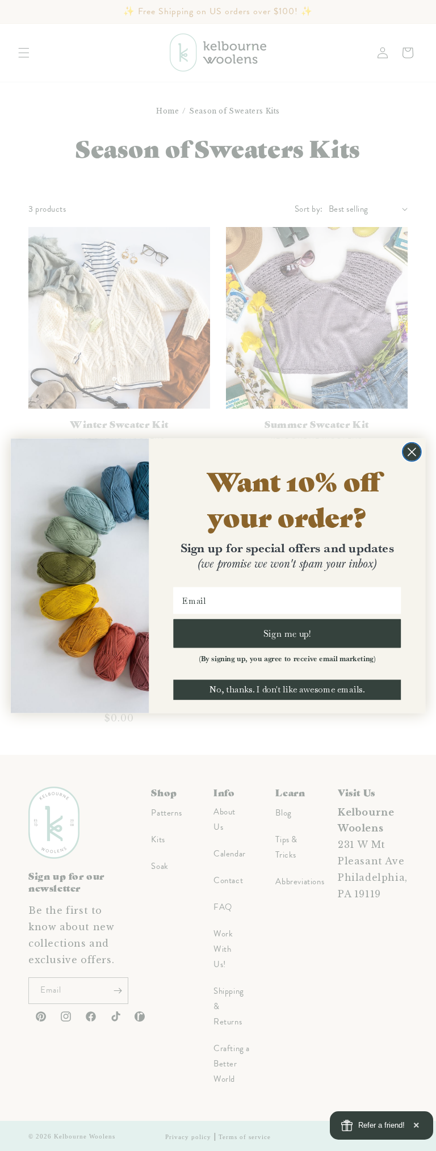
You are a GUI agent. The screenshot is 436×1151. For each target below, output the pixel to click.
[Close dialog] (412, 451)
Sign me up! (287, 633)
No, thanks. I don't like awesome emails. (286, 689)
